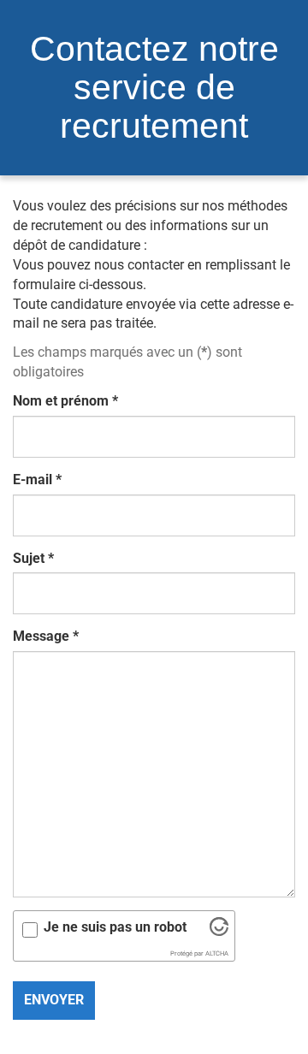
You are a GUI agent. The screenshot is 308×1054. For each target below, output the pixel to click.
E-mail (37, 479)
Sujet (33, 558)
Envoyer (54, 1000)
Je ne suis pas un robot (115, 927)
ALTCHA (216, 953)
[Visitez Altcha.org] (219, 931)
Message (46, 636)
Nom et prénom (65, 401)
